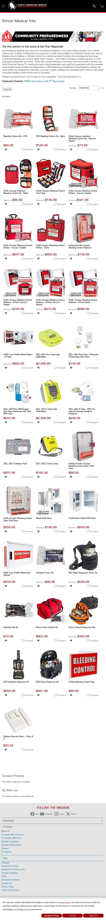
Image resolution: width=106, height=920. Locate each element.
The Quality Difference (11, 838)
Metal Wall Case (43, 518)
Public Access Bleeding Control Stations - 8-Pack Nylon (83, 301)
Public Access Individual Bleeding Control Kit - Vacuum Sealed (82, 138)
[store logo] (27, 6)
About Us (5, 831)
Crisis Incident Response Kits (82, 627)
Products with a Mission (12, 834)
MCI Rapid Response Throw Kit (83, 572)
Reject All (93, 915)
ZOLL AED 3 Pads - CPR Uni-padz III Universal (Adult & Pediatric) (82, 411)
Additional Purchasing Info (13, 869)
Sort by (73, 88)
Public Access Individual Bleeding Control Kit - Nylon (15, 192)
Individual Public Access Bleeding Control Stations (80, 246)
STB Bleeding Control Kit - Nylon (50, 136)
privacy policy (65, 902)
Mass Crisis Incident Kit (47, 627)
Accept (72, 915)
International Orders (10, 879)
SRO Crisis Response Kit (47, 682)
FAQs (3, 876)
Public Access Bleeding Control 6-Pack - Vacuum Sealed (83, 192)
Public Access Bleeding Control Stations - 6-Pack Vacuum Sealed (17, 302)
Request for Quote (9, 866)
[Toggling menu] (4, 6)
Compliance (6, 851)
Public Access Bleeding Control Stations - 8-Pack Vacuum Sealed (50, 302)
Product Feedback (9, 873)
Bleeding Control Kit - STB (15, 136)
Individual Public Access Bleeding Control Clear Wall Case (81, 465)
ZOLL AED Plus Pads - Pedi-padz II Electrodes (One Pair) (83, 355)
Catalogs (5, 862)
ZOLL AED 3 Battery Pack (15, 463)
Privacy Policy (7, 886)
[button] (5, 149)
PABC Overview (33, 81)
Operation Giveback (10, 841)
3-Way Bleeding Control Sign (82, 682)
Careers (5, 848)
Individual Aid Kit (10, 627)
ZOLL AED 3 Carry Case (47, 463)
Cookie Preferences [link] (10, 890)
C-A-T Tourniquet (54, 81)
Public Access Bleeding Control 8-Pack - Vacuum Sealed (17, 246)
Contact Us (6, 883)
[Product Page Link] (18, 133)
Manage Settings (51, 915)
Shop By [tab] (7, 89)
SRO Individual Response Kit (16, 682)
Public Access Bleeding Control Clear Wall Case (17, 519)
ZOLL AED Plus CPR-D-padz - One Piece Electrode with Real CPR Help (17, 411)
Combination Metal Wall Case (82, 518)
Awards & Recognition (11, 845)
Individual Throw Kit (44, 572)
